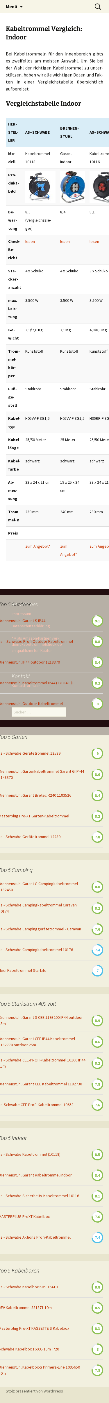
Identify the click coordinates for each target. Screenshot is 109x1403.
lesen (30, 241)
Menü (11, 6)
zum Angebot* (37, 546)
